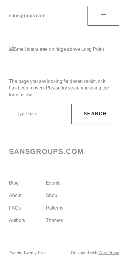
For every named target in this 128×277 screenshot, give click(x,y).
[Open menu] (103, 16)
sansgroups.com (27, 15)
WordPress (109, 252)
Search (95, 113)
